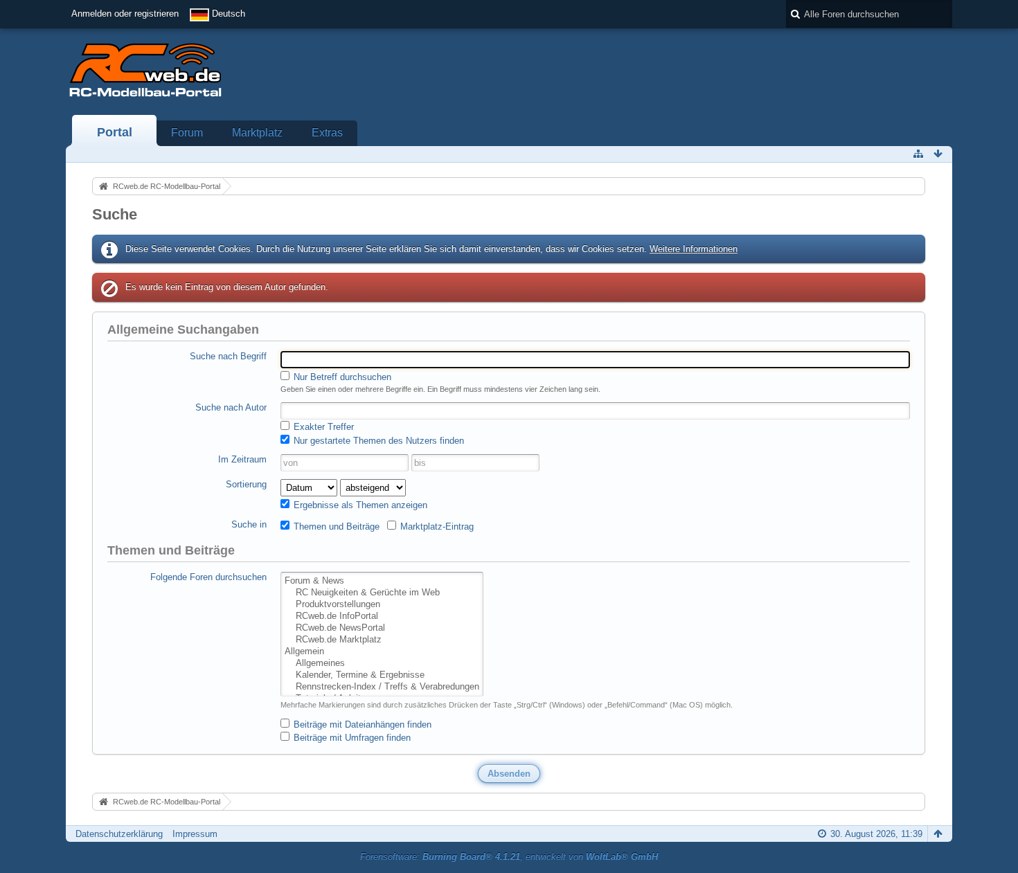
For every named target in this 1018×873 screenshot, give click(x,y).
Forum (187, 132)
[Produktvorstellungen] (382, 605)
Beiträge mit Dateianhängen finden (361, 724)
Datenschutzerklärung (119, 834)
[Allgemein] (382, 652)
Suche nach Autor (231, 407)
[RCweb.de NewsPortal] (382, 628)
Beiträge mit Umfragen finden (351, 737)
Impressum (194, 834)
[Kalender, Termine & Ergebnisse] (382, 675)
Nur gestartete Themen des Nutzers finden (377, 440)
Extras (327, 132)
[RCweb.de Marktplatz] (382, 640)
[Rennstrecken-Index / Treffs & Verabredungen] (382, 687)
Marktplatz (257, 132)
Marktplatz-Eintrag (436, 526)
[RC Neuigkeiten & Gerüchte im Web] (382, 593)
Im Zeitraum (242, 459)
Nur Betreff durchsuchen (341, 377)
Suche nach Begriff (228, 356)
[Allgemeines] (382, 663)
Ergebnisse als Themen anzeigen (359, 505)
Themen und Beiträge (335, 526)
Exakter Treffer (322, 427)
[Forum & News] (382, 581)
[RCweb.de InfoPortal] (382, 616)
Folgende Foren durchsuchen (208, 577)
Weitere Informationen (694, 249)
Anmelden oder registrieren (125, 13)
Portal (114, 132)
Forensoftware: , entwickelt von (509, 857)
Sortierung (246, 484)
